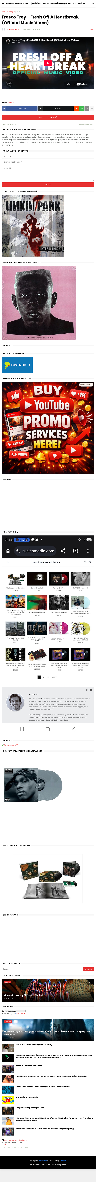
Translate (21, 1013)
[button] (3, 3)
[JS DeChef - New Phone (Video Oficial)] (8, 1048)
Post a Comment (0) (48, 117)
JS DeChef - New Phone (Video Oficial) (34, 1045)
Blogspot (43, 1160)
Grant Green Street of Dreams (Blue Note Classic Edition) (43, 1087)
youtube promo (59, 1165)
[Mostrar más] (92, 108)
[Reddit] (76, 108)
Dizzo (4, 1145)
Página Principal (8, 12)
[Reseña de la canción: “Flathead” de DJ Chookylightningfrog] (8, 1132)
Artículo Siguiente (86, 124)
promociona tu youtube (27, 1097)
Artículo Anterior (9, 124)
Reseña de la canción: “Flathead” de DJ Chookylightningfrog (45, 1129)
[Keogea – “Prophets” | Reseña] (8, 1111)
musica (19, 12)
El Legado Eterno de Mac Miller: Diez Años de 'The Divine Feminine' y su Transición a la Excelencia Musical (54, 1119)
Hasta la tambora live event (29, 1066)
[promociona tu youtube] (8, 1100)
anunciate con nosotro (40, 1165)
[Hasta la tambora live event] (8, 1069)
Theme (63, 1160)
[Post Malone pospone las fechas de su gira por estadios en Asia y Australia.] (8, 1079)
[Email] (86, 108)
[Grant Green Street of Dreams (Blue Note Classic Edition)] (8, 1090)
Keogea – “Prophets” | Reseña (30, 1108)
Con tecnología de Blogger (16, 1140)
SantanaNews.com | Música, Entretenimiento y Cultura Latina (45, 3)
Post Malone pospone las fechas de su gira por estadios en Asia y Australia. (51, 1076)
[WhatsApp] (81, 108)
